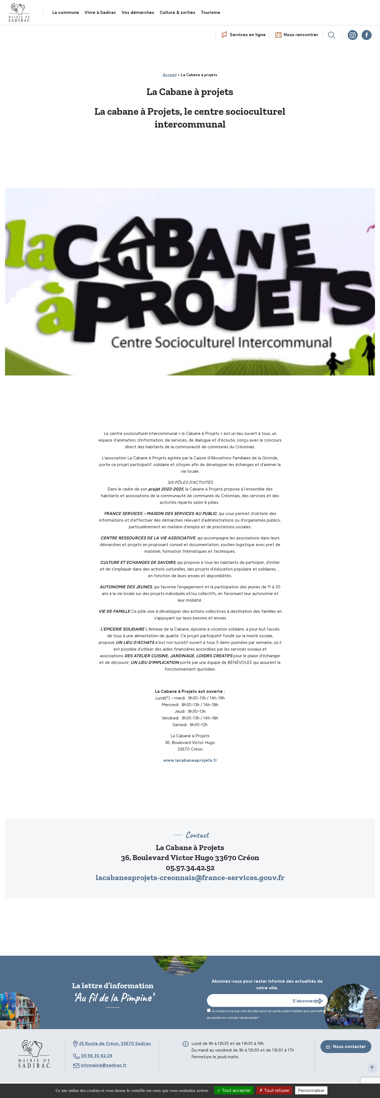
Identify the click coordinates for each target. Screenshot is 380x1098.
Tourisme (210, 12)
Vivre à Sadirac (100, 12)
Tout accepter (236, 1090)
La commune (65, 12)
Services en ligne (248, 34)
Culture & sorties (177, 12)
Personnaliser (311, 1090)
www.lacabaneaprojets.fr (190, 760)
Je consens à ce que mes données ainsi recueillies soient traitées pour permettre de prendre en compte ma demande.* (266, 1014)
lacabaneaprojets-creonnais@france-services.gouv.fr (190, 877)
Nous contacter (349, 1046)
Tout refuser (276, 1090)
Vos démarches (138, 12)
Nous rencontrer (301, 34)
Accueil (170, 75)
